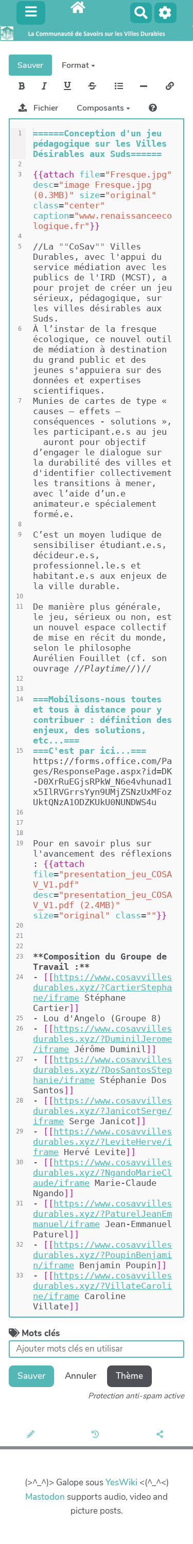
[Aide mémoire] (153, 108)
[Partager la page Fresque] (161, 1435)
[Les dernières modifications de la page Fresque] (97, 1435)
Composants (101, 108)
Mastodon (45, 1497)
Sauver (30, 65)
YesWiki (121, 1482)
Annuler (80, 1376)
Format (76, 65)
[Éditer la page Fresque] (32, 1435)
